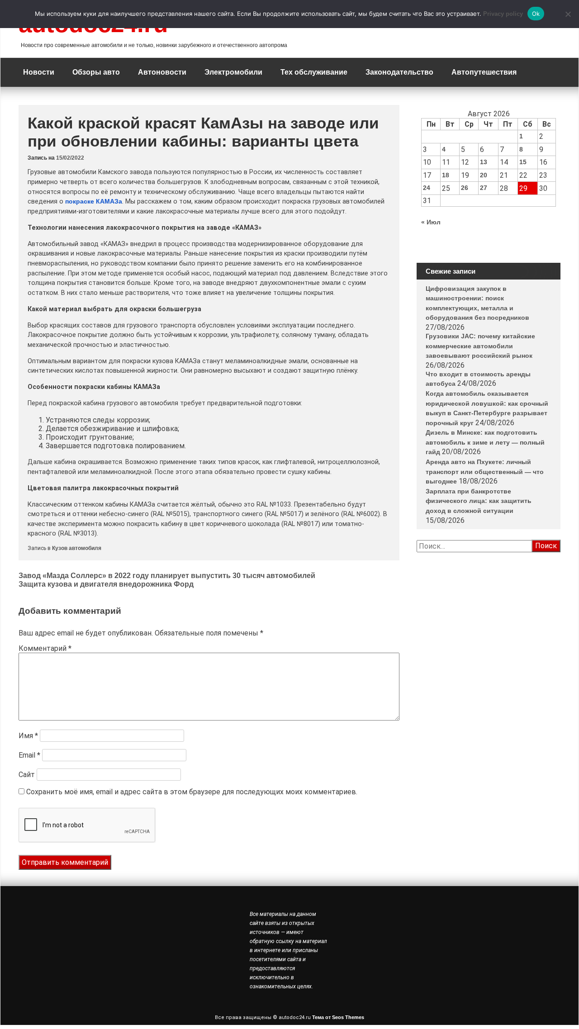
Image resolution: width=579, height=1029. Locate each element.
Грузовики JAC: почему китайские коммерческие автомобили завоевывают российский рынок (480, 345)
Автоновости (162, 72)
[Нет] (567, 14)
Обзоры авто (96, 72)
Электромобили (233, 72)
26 (464, 187)
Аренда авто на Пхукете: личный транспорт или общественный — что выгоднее (485, 471)
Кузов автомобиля (76, 548)
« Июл (431, 222)
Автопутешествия (484, 72)
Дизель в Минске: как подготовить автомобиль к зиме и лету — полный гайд (485, 442)
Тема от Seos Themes (338, 1017)
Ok (536, 13)
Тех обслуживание (313, 72)
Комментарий (45, 648)
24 (426, 187)
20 (483, 175)
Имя (28, 735)
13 (483, 162)
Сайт (27, 774)
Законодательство (399, 72)
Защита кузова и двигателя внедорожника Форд (106, 584)
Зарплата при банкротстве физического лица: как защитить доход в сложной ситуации (479, 501)
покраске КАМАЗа (93, 201)
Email (29, 755)
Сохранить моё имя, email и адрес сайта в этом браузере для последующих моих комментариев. (191, 791)
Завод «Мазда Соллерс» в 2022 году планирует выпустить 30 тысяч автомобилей (167, 575)
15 (523, 162)
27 (483, 187)
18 (445, 175)
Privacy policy (503, 13)
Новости (38, 72)
